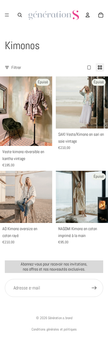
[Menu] (7, 15)
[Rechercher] (19, 15)
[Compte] (87, 15)
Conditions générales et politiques (54, 329)
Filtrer (16, 67)
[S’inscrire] (94, 287)
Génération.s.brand (60, 318)
